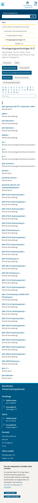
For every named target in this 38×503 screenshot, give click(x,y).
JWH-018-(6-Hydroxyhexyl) (13, 223)
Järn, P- (5, 368)
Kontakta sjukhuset (9, 436)
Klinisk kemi (7, 78)
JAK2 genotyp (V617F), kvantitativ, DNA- (18, 106)
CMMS (17, 63)
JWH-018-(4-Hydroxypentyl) (13, 202)
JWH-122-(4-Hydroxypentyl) (13, 280)
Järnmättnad (7, 375)
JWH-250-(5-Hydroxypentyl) (13, 340)
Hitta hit (5, 439)
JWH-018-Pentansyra (10, 230)
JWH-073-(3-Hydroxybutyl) (13, 244)
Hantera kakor (10, 493)
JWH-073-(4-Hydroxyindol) (13, 251)
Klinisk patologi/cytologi (11, 82)
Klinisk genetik (24, 68)
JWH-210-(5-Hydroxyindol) (13, 318)
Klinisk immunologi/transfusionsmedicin (16, 73)
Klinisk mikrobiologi (21, 78)
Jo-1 (3, 149)
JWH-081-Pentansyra (10, 273)
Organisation (6, 461)
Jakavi (4, 113)
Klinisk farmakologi (9, 68)
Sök (33, 16)
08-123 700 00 (11, 421)
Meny (35, 5)
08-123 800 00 (11, 403)
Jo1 (3, 142)
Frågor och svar (7, 458)
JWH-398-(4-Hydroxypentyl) (13, 347)
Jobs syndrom (7, 163)
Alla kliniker (7, 63)
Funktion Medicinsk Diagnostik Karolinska (15, 27)
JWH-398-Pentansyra (10, 361)
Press (4, 446)
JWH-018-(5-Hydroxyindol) (13, 209)
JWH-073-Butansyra (10, 259)
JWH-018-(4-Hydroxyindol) (13, 194)
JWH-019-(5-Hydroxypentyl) (13, 237)
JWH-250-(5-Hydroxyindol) (13, 332)
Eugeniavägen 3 (11, 427)
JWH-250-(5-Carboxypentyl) (13, 325)
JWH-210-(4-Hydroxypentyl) (13, 304)
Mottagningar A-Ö (8, 455)
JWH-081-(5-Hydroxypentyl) (13, 266)
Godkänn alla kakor (12, 496)
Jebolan (5, 135)
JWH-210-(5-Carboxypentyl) (13, 311)
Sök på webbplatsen (10, 13)
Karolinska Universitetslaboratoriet (15, 31)
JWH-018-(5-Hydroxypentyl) (13, 216)
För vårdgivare (7, 443)
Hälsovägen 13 (11, 409)
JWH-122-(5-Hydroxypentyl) (13, 287)
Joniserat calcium (9, 178)
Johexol (5, 170)
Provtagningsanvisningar (14, 35)
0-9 (17, 92)
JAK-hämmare (7, 121)
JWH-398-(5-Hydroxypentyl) (13, 354)
